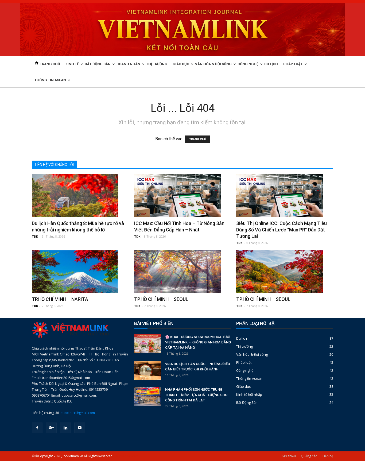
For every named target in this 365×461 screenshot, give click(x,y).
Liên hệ (328, 456)
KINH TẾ (72, 64)
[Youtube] (79, 428)
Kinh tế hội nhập (249, 394)
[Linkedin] (65, 428)
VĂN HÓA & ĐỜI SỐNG (213, 64)
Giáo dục (243, 386)
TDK (35, 236)
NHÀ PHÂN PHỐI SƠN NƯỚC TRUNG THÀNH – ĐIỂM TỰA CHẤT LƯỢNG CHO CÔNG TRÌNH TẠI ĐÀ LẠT (196, 395)
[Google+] (51, 428)
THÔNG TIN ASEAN (50, 80)
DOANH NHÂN (128, 64)
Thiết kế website (126, 456)
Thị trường (244, 346)
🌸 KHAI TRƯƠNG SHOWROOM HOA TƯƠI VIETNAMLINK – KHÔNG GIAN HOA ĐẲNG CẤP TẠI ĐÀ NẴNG (198, 342)
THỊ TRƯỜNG (156, 64)
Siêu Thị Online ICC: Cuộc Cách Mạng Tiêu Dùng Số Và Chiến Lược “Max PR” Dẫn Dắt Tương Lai (281, 229)
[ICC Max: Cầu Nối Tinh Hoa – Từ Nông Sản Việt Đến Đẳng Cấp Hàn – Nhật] (182, 195)
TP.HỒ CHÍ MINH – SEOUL (161, 299)
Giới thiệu (289, 456)
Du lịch (241, 338)
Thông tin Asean (249, 378)
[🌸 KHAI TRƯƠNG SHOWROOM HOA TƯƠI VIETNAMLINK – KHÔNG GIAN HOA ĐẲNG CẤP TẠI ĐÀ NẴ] (147, 343)
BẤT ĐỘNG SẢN (98, 64)
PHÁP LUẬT (293, 64)
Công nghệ (244, 370)
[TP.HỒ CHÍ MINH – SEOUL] (182, 271)
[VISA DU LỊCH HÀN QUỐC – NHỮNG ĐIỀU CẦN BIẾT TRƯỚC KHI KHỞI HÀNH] (147, 370)
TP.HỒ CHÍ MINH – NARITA (60, 299)
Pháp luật (243, 362)
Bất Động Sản (247, 402)
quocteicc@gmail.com (77, 412)
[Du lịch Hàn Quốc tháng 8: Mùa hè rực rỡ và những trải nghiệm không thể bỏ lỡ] (80, 195)
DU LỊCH (271, 64)
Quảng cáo (309, 456)
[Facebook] (37, 428)
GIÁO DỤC (181, 64)
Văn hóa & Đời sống (252, 354)
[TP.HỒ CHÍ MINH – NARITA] (80, 271)
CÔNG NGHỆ (248, 64)
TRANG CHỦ (49, 64)
